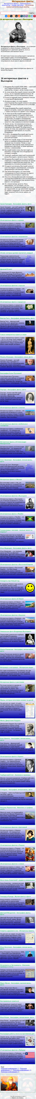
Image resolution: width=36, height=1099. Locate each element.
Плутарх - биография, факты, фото (13, 389)
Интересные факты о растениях (12, 682)
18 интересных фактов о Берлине (12, 615)
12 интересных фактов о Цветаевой (13, 827)
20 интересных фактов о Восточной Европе (16, 564)
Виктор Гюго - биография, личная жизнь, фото (17, 318)
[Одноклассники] (9, 16)
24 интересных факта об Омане (12, 599)
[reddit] (19, 16)
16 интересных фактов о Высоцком (13, 496)
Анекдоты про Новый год (9, 581)
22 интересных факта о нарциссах (13, 302)
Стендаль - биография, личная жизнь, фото (16, 789)
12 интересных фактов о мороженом (14, 236)
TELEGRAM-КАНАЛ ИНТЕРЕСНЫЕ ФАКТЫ (20, 6)
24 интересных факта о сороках (12, 220)
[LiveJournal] (21, 16)
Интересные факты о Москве (11, 479)
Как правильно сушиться (9, 1001)
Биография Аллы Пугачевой (11, 373)
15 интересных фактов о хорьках (12, 285)
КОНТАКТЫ (6, 5)
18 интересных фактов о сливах (12, 864)
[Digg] (16, 16)
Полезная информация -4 (10, 1072)
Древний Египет (6, 269)
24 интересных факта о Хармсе (11, 756)
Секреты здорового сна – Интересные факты (17, 931)
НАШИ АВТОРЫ (18, 5)
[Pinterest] (34, 16)
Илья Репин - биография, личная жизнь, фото (17, 1017)
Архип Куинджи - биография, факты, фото (15, 204)
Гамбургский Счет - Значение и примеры (15, 775)
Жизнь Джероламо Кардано (10, 720)
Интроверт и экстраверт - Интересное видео (16, 667)
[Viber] (27, 16)
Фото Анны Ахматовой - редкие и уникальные (17, 880)
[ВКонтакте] (6, 16)
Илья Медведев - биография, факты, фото (15, 548)
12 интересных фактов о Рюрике (12, 845)
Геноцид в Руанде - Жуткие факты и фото (15, 896)
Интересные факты (24, 1)
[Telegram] (32, 16)
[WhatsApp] (29, 16)
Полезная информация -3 (22, 1070)
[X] (11, 16)
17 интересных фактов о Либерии (12, 1050)
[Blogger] (14, 16)
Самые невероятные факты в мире (13, 334)
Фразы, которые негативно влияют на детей (16, 700)
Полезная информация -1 (10, 1068)
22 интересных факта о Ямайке (11, 514)
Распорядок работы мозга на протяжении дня (17, 1034)
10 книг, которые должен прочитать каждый (16, 253)
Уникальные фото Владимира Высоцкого (15, 631)
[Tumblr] (24, 16)
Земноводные (25, 3)
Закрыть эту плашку (17, 1097)
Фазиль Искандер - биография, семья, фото (16, 357)
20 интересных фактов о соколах (12, 407)
